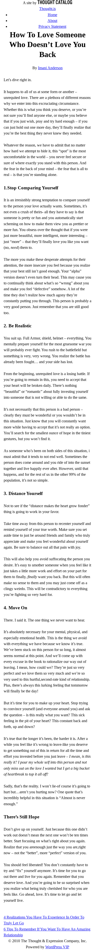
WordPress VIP (57, 947)
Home (52, 15)
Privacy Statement (52, 26)
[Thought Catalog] (55, 3)
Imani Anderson (50, 68)
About (52, 21)
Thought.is (47, 9)
